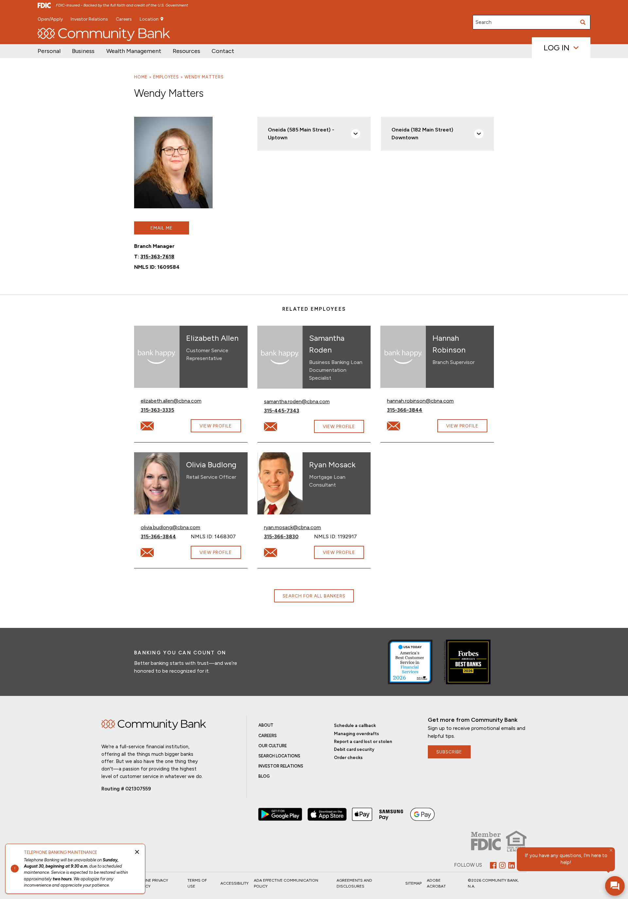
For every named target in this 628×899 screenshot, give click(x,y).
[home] (104, 34)
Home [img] (153, 725)
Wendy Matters (204, 77)
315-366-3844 (412, 409)
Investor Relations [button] (89, 19)
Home (141, 77)
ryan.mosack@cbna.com (292, 527)
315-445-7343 (289, 410)
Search (484, 22)
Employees (166, 77)
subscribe (449, 751)
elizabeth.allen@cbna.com (171, 400)
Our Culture (272, 745)
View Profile (216, 425)
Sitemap (413, 883)
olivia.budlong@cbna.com (170, 527)
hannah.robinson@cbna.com (420, 400)
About (265, 725)
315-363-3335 (166, 409)
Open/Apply (50, 19)
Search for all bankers (314, 595)
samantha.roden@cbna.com (297, 401)
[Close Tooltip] (611, 850)
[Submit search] (583, 22)
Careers (124, 19)
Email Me (161, 228)
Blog (264, 776)
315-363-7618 (157, 256)
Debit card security (354, 749)
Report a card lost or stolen (363, 741)
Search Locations (279, 755)
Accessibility (234, 883)
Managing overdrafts (356, 733)
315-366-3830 (288, 536)
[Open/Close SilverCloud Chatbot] (615, 886)
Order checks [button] (348, 757)
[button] (133, 51)
